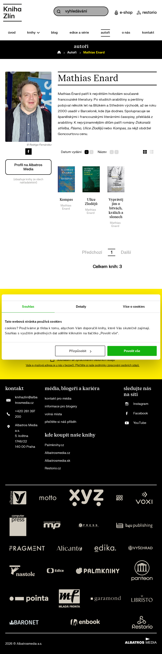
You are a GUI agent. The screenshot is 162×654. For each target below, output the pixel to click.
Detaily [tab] (81, 306)
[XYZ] (86, 498)
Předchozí (92, 252)
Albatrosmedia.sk (57, 461)
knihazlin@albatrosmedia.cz (26, 400)
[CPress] (88, 526)
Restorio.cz (53, 468)
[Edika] (105, 548)
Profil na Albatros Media (28, 167)
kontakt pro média (58, 399)
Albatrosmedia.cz (57, 453)
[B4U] (134, 526)
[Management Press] (52, 526)
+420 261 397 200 (25, 414)
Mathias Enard (66, 207)
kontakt (148, 33)
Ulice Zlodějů (91, 202)
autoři (105, 33)
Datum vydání (71, 152)
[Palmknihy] (98, 570)
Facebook (140, 413)
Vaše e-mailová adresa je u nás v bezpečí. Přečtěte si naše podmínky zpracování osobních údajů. (82, 365)
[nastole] (22, 570)
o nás (126, 33)
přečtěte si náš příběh (60, 422)
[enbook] (85, 622)
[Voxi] (144, 498)
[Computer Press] (18, 526)
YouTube (139, 423)
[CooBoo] (119, 498)
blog (54, 33)
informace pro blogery (61, 406)
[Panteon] (142, 570)
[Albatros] (18, 498)
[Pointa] (29, 598)
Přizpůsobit (77, 351)
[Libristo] (142, 598)
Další (126, 252)
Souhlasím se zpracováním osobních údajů (86, 360)
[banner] (12, 13)
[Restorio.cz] (142, 622)
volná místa (53, 414)
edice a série (79, 33)
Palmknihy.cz (54, 445)
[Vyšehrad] (140, 548)
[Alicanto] (69, 548)
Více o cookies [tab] (133, 306)
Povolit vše (132, 351)
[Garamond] (105, 598)
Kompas (66, 200)
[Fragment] (27, 548)
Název (102, 152)
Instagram (140, 404)
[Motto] (48, 498)
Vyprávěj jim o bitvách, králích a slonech (116, 208)
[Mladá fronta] (69, 598)
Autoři (72, 52)
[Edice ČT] (55, 570)
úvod (11, 33)
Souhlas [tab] (28, 306)
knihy (31, 33)
